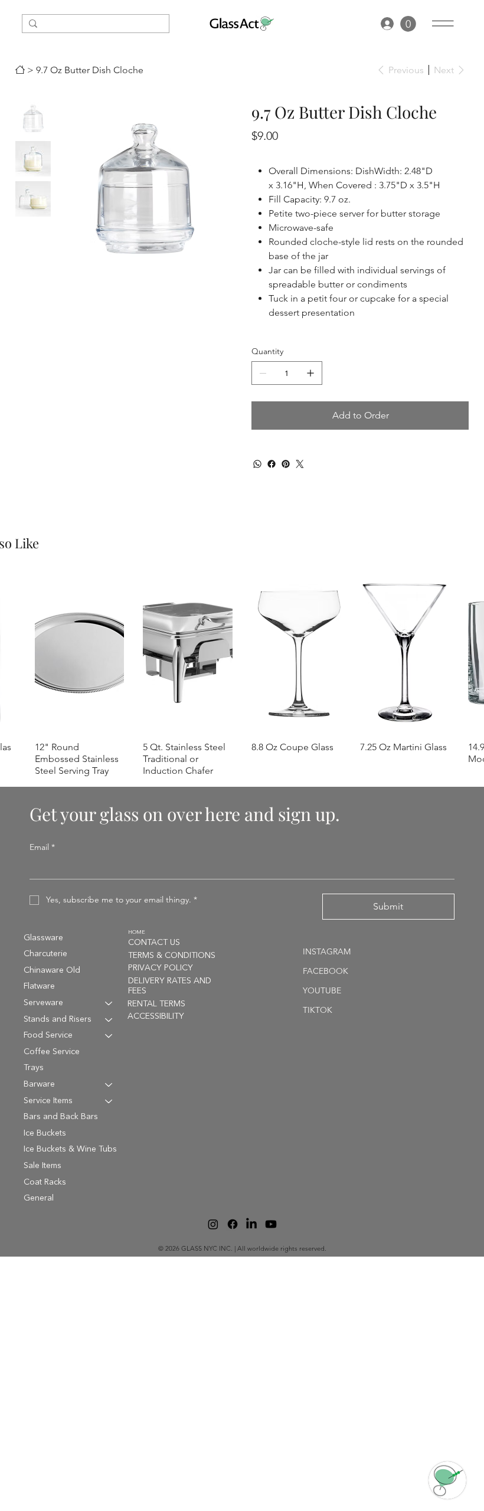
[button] (408, 24)
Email (42, 847)
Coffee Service (52, 1052)
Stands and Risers (57, 1019)
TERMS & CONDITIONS (171, 955)
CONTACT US (154, 942)
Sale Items (42, 1166)
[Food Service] (109, 1036)
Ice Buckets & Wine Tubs (70, 1149)
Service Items (48, 1101)
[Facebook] (271, 464)
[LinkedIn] (251, 1224)
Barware (39, 1084)
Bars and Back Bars (61, 1117)
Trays (34, 1068)
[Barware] (109, 1085)
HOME (136, 932)
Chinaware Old (52, 970)
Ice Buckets (45, 1133)
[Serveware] (109, 1003)
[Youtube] (270, 1224)
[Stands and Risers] (109, 1020)
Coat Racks (45, 1182)
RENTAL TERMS (156, 1004)
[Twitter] (300, 464)
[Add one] (310, 373)
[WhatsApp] (257, 464)
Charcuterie (45, 954)
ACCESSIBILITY (155, 1016)
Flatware (39, 986)
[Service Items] (109, 1101)
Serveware (43, 1003)
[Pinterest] (286, 464)
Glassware (43, 938)
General (39, 1198)
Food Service (48, 1035)
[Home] (20, 70)
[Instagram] (213, 1224)
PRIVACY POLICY (160, 968)
